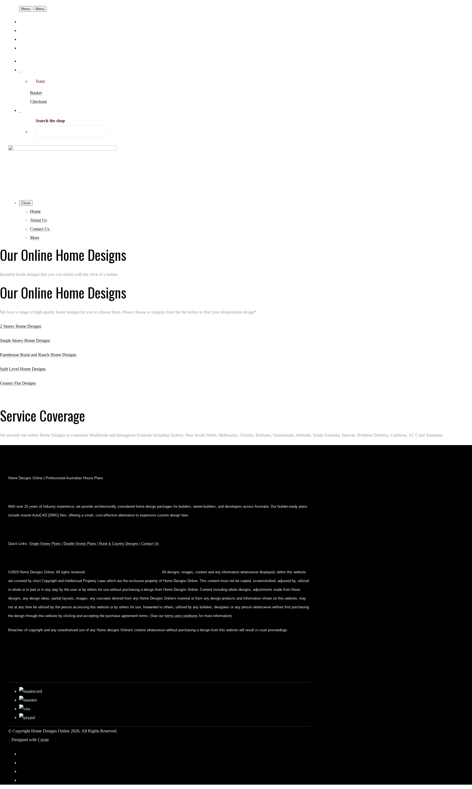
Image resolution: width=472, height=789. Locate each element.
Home (35, 211)
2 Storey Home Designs (20, 326)
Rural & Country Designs (118, 544)
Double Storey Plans (80, 544)
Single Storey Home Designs (25, 340)
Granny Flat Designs (18, 383)
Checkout (38, 101)
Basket (36, 92)
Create (43, 739)
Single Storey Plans (45, 544)
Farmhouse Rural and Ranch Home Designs (38, 354)
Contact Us (39, 229)
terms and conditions (181, 616)
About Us (38, 220)
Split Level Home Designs (23, 369)
